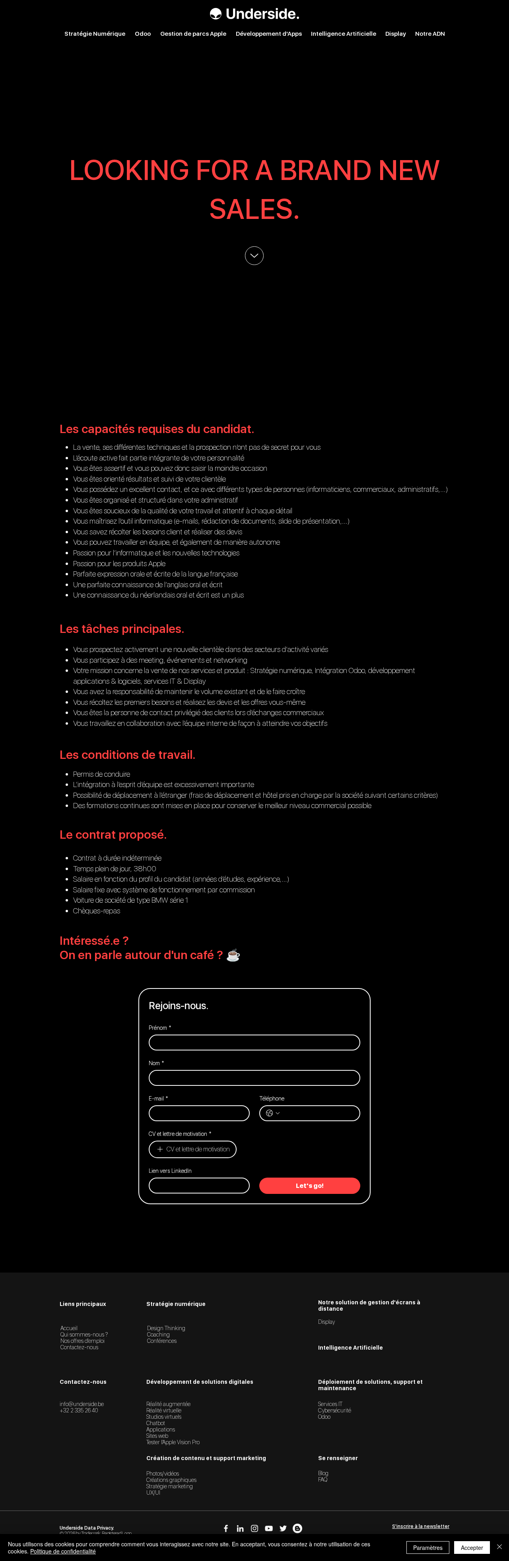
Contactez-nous (79, 1347)
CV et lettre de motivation (180, 1134)
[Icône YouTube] (269, 1528)
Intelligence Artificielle (350, 1347)
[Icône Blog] (297, 1528)
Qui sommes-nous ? (84, 1334)
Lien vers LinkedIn (170, 1171)
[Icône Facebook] (226, 1528)
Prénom (160, 1028)
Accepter (472, 1547)
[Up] (254, 255)
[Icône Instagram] (254, 1528)
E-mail (158, 1098)
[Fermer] (499, 1547)
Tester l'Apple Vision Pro (173, 1442)
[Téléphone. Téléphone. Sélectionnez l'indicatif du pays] (273, 1113)
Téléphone (271, 1098)
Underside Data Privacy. (87, 1528)
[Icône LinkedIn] (240, 1528)
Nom (156, 1063)
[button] (420, 1526)
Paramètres (428, 1547)
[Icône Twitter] (283, 1528)
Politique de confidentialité (63, 1551)
